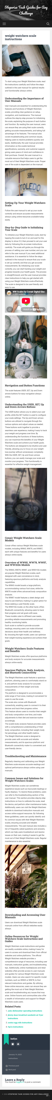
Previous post (13, 1066)
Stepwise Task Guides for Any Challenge (26, 10)
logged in (20, 1082)
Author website (18, 1044)
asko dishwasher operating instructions (25, 1011)
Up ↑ (48, 1096)
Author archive (13, 1044)
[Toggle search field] (48, 23)
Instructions (13, 1058)
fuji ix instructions (15, 1027)
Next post (12, 1070)
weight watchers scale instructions (20, 37)
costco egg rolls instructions (20, 1023)
